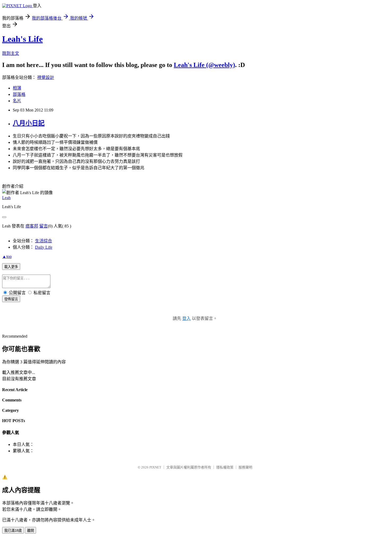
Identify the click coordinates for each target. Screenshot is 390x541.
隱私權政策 (224, 467)
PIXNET (155, 467)
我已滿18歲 (13, 531)
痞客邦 (31, 226)
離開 (30, 531)
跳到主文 (10, 53)
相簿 (17, 88)
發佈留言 (11, 299)
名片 (17, 101)
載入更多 (11, 267)
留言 (43, 226)
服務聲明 (245, 467)
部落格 (19, 94)
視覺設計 (45, 77)
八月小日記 (29, 123)
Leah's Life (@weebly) (204, 64)
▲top (7, 256)
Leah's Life (22, 39)
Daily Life (43, 247)
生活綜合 (43, 241)
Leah (6, 197)
